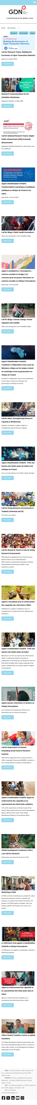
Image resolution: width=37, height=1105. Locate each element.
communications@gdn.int (9, 1092)
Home (3, 28)
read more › (7, 63)
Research (14, 33)
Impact (32, 33)
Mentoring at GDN (8, 892)
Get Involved (11, 28)
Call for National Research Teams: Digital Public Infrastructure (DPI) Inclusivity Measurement (17, 139)
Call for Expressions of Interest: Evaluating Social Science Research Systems (15, 750)
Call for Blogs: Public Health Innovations (17, 232)
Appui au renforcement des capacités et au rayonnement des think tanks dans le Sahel (17, 990)
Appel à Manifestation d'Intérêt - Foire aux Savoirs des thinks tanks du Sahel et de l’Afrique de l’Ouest (18, 466)
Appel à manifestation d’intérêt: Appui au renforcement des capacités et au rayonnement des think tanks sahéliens (17, 801)
